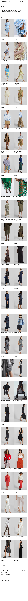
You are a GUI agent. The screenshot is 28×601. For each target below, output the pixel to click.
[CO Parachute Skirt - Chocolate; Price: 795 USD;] (7, 256)
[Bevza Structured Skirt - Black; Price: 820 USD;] (20, 550)
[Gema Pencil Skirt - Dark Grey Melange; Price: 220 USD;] (20, 369)
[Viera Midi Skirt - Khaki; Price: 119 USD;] (20, 210)
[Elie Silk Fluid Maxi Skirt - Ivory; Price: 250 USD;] (20, 527)
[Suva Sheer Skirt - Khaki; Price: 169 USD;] (7, 233)
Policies (3, 592)
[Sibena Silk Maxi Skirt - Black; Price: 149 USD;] (7, 414)
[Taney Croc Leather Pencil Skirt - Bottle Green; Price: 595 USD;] (20, 165)
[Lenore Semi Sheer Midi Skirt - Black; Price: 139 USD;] (20, 414)
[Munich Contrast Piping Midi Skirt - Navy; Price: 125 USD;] (20, 301)
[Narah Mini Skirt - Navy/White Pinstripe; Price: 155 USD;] (20, 324)
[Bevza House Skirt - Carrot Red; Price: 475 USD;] (20, 459)
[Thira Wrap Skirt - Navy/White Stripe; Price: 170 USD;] (7, 52)
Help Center (5, 570)
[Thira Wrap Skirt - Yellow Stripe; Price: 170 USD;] (7, 74)
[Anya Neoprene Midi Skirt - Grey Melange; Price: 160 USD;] (20, 346)
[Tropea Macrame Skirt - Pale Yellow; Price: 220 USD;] (20, 52)
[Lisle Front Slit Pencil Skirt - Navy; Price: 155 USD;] (7, 278)
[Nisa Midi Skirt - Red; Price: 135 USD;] (20, 482)
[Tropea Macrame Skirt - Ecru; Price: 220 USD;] (7, 527)
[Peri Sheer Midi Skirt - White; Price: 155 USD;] (20, 505)
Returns (4, 572)
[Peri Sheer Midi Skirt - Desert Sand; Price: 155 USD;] (20, 97)
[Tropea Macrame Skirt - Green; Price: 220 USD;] (20, 188)
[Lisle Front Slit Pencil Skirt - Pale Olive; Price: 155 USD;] (7, 210)
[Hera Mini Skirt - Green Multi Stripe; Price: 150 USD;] (7, 165)
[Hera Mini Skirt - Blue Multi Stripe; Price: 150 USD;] (20, 29)
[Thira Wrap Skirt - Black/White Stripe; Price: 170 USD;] (7, 346)
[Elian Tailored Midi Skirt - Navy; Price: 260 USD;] (20, 278)
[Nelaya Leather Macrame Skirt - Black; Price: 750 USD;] (7, 391)
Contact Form (6, 574)
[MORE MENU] (26, 1)
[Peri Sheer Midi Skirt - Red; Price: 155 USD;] (7, 482)
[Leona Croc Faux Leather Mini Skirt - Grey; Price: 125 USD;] (7, 369)
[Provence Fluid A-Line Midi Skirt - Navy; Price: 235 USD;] (7, 324)
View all (4, 565)
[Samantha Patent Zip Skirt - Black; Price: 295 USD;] (7, 550)
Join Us (2, 588)
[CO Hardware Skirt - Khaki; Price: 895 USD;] (20, 142)
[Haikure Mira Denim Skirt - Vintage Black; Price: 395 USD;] (7, 437)
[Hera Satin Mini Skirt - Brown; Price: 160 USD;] (7, 142)
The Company (4, 585)
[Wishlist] (22, 1)
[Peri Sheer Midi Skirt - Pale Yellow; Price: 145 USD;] (20, 74)
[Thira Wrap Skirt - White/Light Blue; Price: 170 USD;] (7, 29)
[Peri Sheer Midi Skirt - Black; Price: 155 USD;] (20, 391)
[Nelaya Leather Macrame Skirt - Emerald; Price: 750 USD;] (7, 188)
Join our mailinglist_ (6, 580)
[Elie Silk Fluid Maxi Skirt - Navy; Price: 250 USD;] (7, 301)
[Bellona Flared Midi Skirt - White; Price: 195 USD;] (7, 505)
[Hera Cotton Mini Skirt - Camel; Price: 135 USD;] (7, 120)
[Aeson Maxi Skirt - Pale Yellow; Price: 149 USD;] (7, 97)
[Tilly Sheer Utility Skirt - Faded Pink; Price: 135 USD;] (7, 459)
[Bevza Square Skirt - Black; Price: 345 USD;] (20, 437)
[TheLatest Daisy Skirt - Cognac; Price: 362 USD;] (20, 120)
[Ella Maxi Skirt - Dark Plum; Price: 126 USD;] (20, 256)
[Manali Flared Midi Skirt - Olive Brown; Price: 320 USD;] (20, 233)
